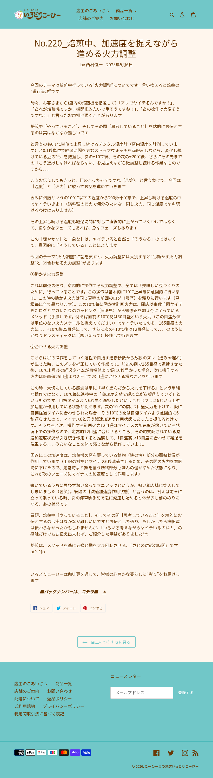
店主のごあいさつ (31, 683)
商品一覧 (63, 683)
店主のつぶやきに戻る (110, 641)
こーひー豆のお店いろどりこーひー (172, 766)
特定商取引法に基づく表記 (39, 713)
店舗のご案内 (26, 691)
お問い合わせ (59, 691)
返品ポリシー (59, 698)
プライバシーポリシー (63, 706)
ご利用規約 (24, 706)
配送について (26, 698)
